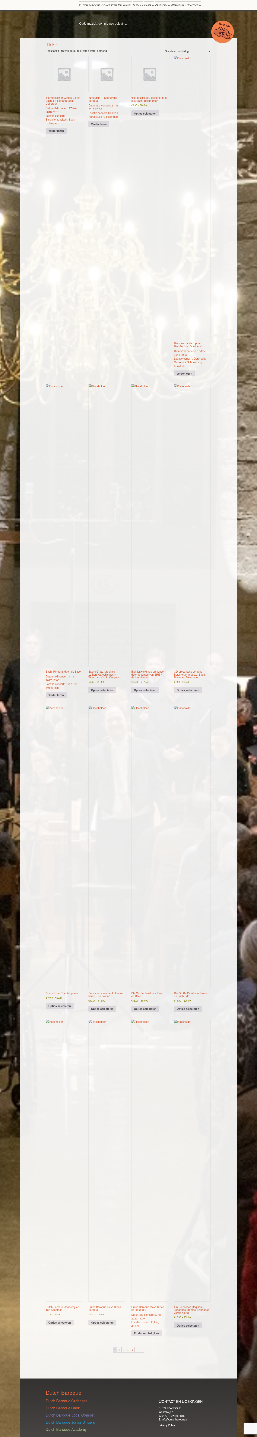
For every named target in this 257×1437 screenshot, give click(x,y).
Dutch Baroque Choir (63, 1408)
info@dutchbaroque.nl (175, 1419)
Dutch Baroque (89, 5)
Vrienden (161, 5)
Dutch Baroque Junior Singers (70, 1422)
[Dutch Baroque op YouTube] (171, 1392)
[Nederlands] (227, 6)
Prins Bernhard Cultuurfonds (142, 1365)
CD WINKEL (125, 5)
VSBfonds (172, 1360)
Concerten (109, 5)
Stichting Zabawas (114, 1360)
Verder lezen (56, 131)
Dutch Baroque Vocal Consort (70, 1415)
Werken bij (178, 5)
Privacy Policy (167, 1425)
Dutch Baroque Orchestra (67, 1400)
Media (137, 5)
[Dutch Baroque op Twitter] (189, 1392)
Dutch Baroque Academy (66, 1429)
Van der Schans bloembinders (212, 1363)
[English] (232, 6)
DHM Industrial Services (72, 1364)
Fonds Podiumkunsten (37, 1364)
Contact (193, 5)
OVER (148, 5)
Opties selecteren (145, 113)
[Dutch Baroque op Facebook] (198, 1392)
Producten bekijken (146, 1333)
